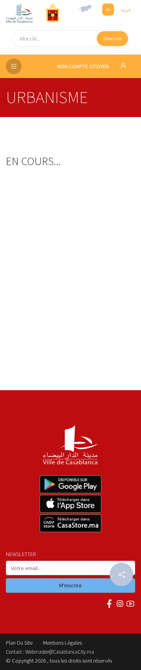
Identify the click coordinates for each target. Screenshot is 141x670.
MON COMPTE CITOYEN (83, 66)
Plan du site (19, 642)
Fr (108, 9)
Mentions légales (62, 642)
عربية (126, 9)
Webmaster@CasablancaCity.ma (59, 652)
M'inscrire (70, 585)
